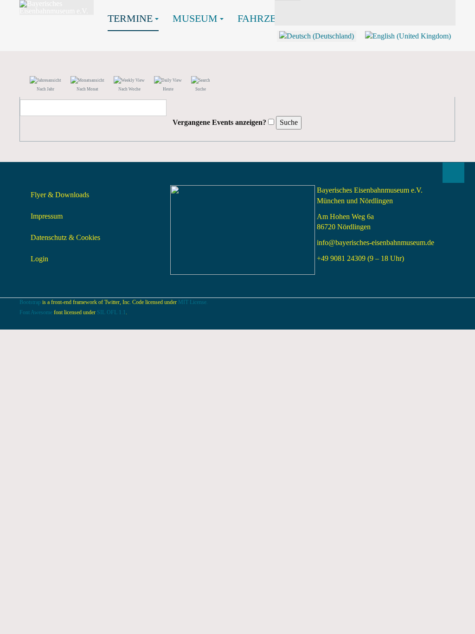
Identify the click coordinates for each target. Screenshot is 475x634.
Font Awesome (35, 312)
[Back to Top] (453, 172)
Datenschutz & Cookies (65, 237)
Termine (130, 18)
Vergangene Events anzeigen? (219, 122)
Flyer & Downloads (60, 195)
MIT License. (193, 302)
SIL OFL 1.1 (111, 312)
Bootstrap (30, 302)
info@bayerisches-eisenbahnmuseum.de (375, 242)
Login (39, 259)
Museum (195, 18)
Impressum (47, 216)
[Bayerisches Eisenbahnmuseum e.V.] (56, 7)
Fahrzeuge (267, 18)
